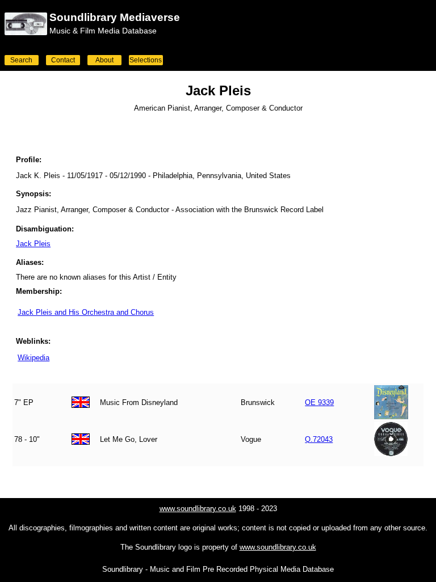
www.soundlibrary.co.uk (198, 508)
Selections (145, 60)
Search (21, 60)
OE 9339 (319, 402)
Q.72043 (319, 439)
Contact (63, 60)
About (104, 60)
